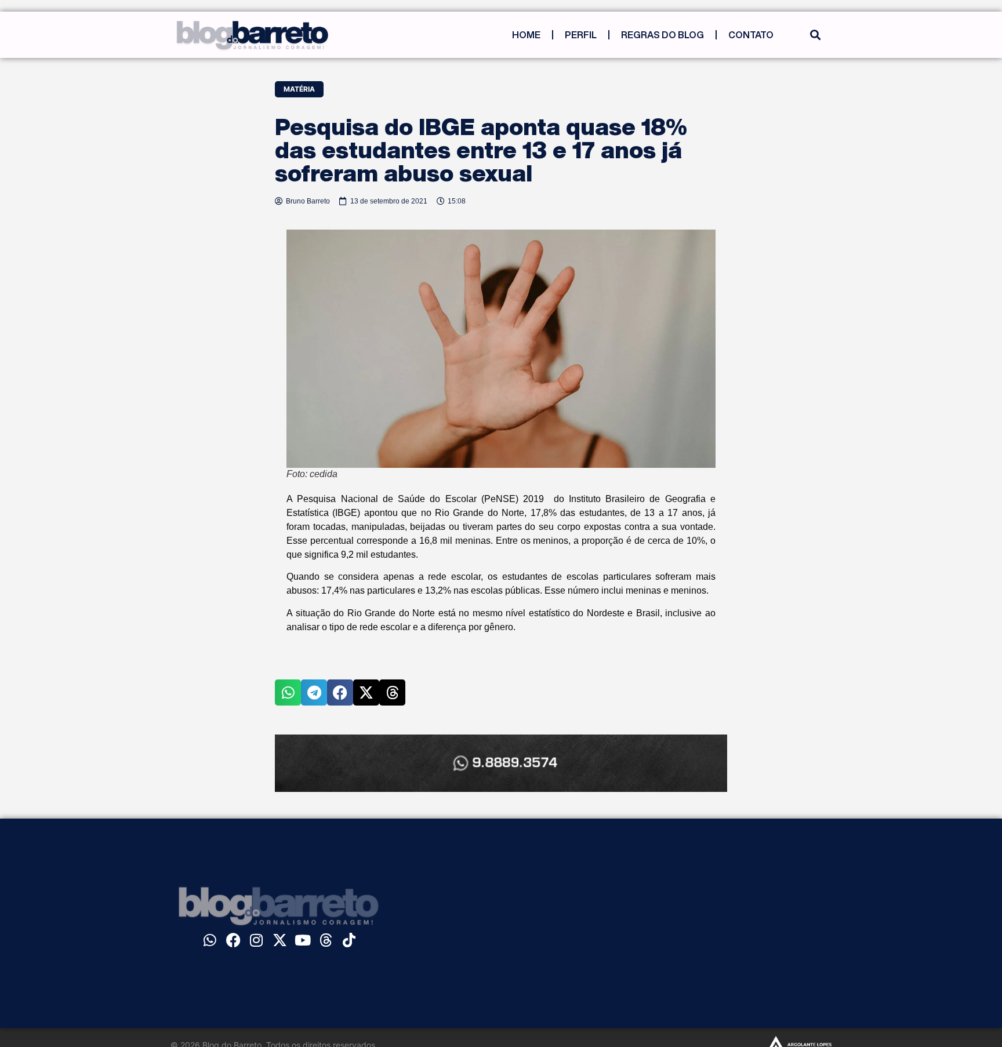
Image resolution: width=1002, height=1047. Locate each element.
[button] (815, 35)
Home (526, 34)
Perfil (581, 34)
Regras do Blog (662, 34)
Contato (751, 34)
